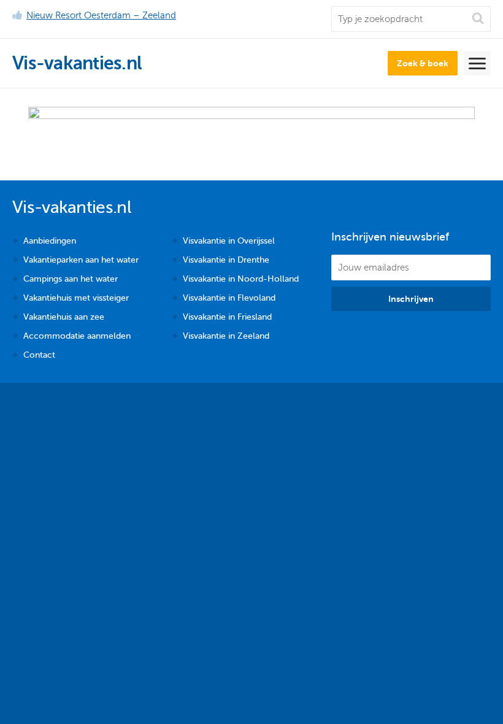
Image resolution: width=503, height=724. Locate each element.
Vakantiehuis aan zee (63, 317)
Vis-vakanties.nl (77, 63)
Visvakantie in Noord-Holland (241, 278)
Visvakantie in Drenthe (226, 259)
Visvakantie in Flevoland (229, 297)
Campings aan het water (70, 278)
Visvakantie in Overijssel (229, 240)
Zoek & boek (422, 63)
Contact (39, 355)
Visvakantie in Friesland (227, 317)
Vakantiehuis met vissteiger (76, 297)
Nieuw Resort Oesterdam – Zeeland (101, 15)
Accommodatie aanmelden (77, 336)
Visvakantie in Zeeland (226, 336)
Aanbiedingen (49, 240)
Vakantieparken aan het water (81, 259)
